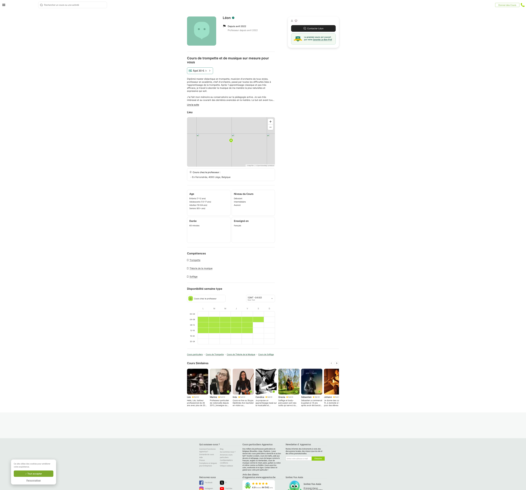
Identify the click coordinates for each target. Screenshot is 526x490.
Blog (221, 449)
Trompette (194, 260)
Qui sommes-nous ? (227, 452)
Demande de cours (206, 454)
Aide (201, 457)
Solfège (193, 276)
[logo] (23, 5)
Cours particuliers (195, 354)
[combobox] (72, 5)
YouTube (228, 488)
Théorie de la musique (200, 268)
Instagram (209, 488)
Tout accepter (34, 473)
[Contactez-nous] (523, 5)
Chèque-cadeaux (226, 466)
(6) (198, 397)
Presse (202, 460)
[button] (296, 21)
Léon (227, 18)
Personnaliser (33, 480)
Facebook (208, 482)
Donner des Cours (507, 5)
